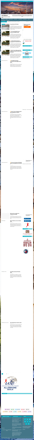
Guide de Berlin (20, 19)
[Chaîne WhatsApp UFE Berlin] (31, 1)
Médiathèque (24, 19)
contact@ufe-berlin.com (16, 419)
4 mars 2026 (12, 222)
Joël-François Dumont (17, 421)
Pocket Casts (25, 411)
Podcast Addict (6, 411)
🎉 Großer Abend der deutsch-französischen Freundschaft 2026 (15, 41)
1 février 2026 (12, 323)
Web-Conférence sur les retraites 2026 (15, 221)
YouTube (24, 409)
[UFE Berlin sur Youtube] (26, 1)
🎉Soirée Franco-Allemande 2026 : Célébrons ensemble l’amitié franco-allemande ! (16, 51)
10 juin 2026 (12, 63)
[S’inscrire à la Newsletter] (32, 1)
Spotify (13, 409)
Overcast (20, 411)
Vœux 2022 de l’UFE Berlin (14, 24)
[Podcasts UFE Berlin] (30, 1)
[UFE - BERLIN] (5, 27)
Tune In (30, 411)
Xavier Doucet (16, 420)
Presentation (2, 19)
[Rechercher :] (29, 21)
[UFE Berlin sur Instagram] (24, 1)
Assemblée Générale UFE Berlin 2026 (15, 272)
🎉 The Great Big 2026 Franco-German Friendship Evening (15, 32)
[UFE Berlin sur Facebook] (23, 1)
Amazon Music (18, 409)
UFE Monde (8, 20)
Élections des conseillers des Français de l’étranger (14, 214)
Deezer (28, 409)
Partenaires (15, 19)
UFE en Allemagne (3, 20)
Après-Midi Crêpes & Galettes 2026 (15, 322)
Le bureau (6, 19)
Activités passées (11, 19)
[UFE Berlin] (17, 13)
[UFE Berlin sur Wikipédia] (27, 1)
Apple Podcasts (8, 409)
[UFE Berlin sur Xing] (28, 1)
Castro (15, 411)
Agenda (29, 19)
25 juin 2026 (12, 33)
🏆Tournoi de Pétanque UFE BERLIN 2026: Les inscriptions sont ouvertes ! (16, 163)
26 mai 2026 (12, 165)
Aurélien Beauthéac (17, 422)
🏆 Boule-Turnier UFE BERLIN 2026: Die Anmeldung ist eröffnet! (16, 112)
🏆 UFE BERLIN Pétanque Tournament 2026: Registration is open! (15, 61)
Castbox (11, 411)
